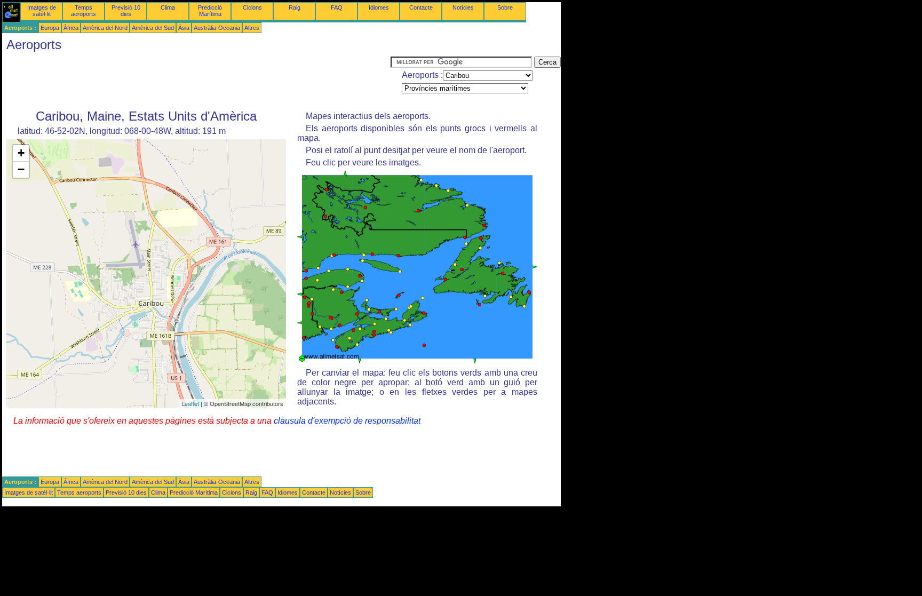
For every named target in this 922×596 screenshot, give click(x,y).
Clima (168, 7)
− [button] (21, 169)
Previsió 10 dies (126, 10)
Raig (294, 7)
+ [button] (21, 153)
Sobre (505, 7)
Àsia (183, 28)
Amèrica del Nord (105, 28)
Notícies (463, 7)
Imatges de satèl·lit (41, 10)
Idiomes (379, 7)
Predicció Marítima (210, 10)
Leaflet (190, 403)
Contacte (421, 7)
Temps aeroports (83, 10)
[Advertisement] (196, 81)
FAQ (337, 7)
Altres (251, 28)
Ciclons (252, 7)
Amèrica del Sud (153, 28)
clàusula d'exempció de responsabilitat (347, 420)
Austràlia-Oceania (217, 28)
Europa (50, 28)
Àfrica (70, 28)
